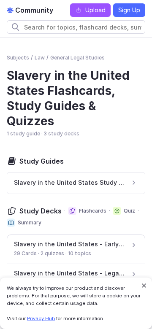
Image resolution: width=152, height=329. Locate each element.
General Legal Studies (77, 57)
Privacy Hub (41, 318)
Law (40, 57)
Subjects (18, 57)
